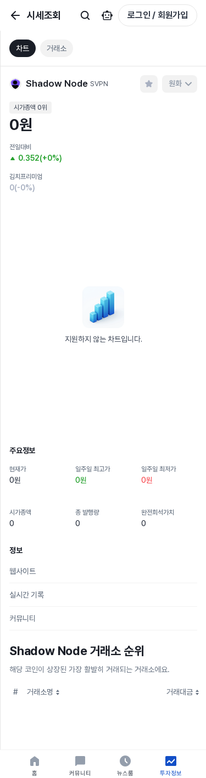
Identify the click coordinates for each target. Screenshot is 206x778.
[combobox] (179, 84)
